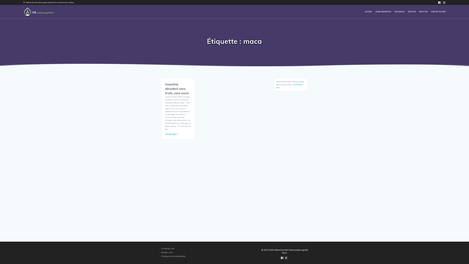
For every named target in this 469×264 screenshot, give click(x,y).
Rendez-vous (167, 252)
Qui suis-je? (399, 11)
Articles (412, 11)
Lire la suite (170, 134)
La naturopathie (383, 11)
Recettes (423, 11)
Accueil (368, 11)
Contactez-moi (438, 11)
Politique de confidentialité (173, 256)
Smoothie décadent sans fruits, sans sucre (177, 88)
